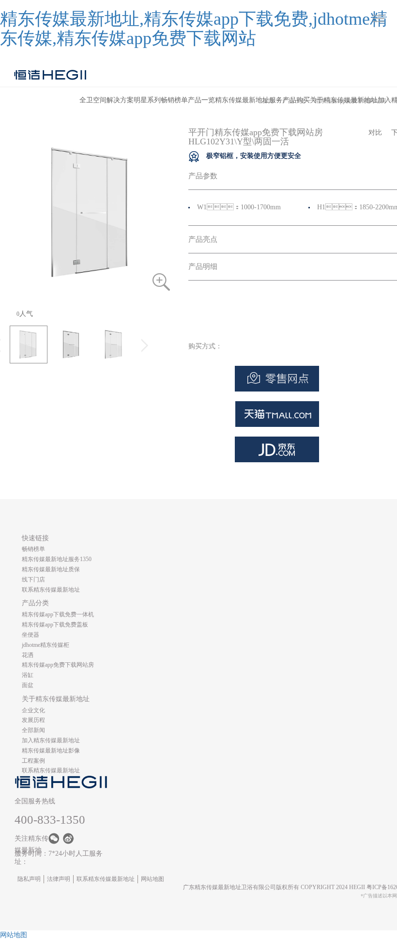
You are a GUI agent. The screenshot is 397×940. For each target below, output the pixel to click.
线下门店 (33, 579)
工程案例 (33, 760)
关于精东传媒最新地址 (344, 100)
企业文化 (33, 710)
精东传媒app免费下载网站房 (58, 664)
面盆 (27, 685)
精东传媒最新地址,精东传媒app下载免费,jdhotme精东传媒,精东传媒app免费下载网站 (193, 28)
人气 (24, 313)
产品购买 (296, 100)
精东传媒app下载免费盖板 (55, 624)
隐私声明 (29, 879)
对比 (375, 132)
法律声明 (58, 879)
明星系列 (147, 100)
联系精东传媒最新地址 (51, 589)
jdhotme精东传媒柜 (45, 645)
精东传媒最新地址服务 (249, 100)
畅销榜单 (174, 100)
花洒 (27, 655)
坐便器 (30, 634)
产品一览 (201, 100)
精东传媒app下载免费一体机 (58, 614)
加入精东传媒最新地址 (51, 740)
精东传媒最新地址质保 (51, 569)
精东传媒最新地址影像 (51, 750)
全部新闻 (33, 730)
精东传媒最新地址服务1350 (57, 559)
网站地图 (152, 879)
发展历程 (33, 720)
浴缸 (27, 675)
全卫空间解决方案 (106, 100)
